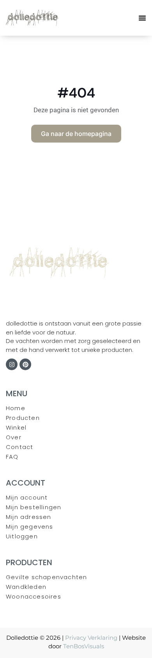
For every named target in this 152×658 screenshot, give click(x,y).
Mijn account (27, 497)
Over (13, 437)
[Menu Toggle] (142, 18)
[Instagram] (12, 364)
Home (15, 408)
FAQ (12, 457)
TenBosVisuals (83, 646)
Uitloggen (22, 536)
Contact (19, 447)
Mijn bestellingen (33, 507)
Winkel (16, 427)
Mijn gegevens (29, 526)
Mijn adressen (28, 517)
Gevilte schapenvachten (46, 577)
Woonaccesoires (33, 596)
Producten (23, 418)
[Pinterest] (25, 364)
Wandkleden (26, 587)
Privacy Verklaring (91, 637)
